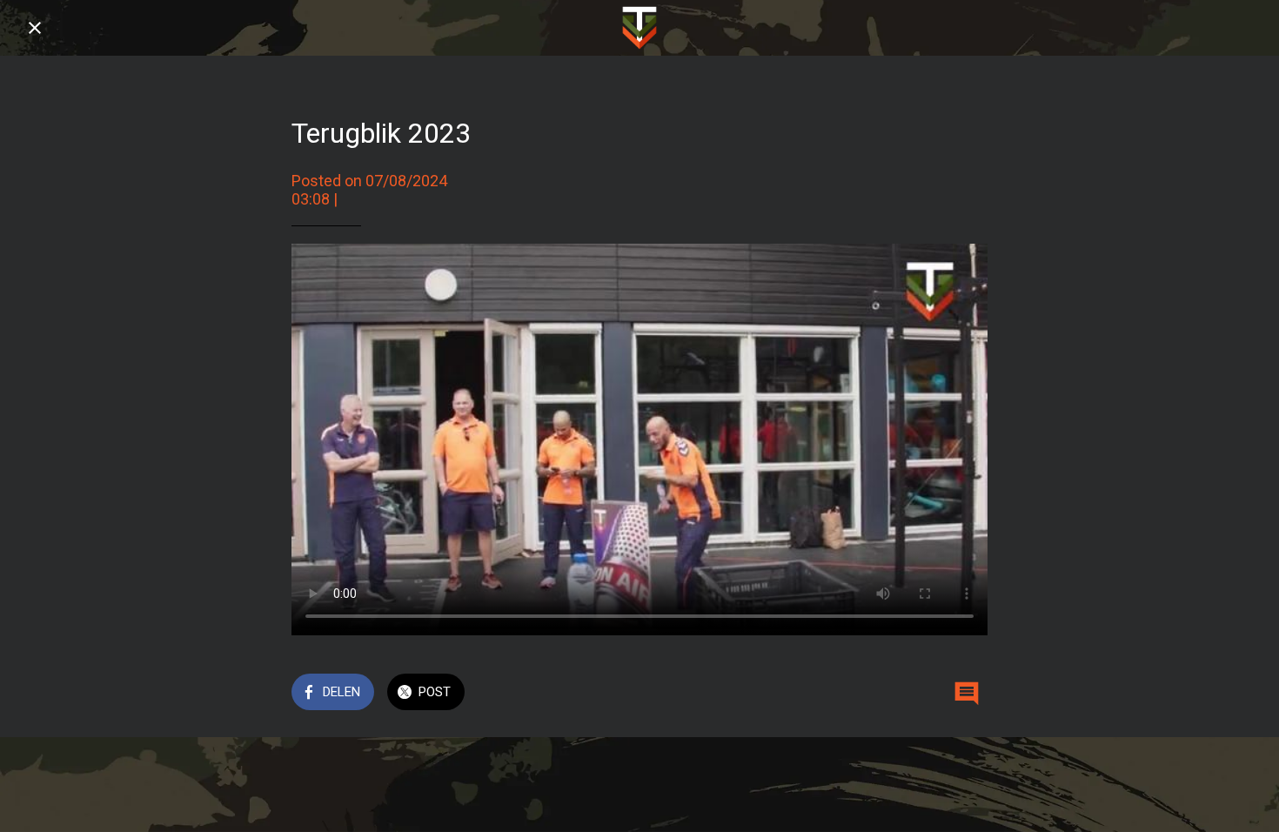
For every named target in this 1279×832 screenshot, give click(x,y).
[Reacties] (967, 694)
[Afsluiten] (34, 27)
